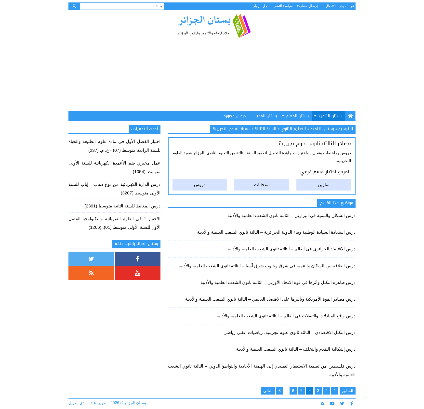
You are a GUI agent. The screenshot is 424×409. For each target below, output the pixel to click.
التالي (267, 391)
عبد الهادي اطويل (82, 403)
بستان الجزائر (214, 26)
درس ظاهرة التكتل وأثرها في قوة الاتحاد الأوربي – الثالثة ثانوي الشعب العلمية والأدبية (278, 282)
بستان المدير (266, 116)
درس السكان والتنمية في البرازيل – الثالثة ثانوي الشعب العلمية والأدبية (291, 215)
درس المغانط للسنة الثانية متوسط (129, 206)
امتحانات (262, 184)
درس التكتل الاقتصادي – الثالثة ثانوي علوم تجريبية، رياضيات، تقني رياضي (290, 332)
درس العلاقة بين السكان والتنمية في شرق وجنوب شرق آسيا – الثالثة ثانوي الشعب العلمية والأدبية (267, 265)
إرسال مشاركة (307, 6)
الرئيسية (345, 129)
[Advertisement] (212, 76)
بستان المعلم (297, 116)
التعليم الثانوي (293, 129)
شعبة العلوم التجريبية (231, 129)
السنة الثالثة (265, 129)
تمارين (324, 184)
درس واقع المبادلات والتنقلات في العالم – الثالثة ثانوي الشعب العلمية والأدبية (286, 315)
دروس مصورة (235, 116)
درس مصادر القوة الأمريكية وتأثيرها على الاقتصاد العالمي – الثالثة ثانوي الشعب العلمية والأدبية (270, 299)
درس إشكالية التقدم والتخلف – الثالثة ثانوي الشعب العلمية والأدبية (296, 349)
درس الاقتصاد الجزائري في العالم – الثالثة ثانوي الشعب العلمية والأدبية (292, 248)
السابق (347, 391)
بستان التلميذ (330, 116)
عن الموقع (346, 6)
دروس (200, 184)
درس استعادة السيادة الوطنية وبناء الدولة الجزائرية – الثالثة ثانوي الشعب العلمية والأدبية (276, 232)
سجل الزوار (261, 6)
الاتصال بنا (328, 6)
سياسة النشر (283, 6)
